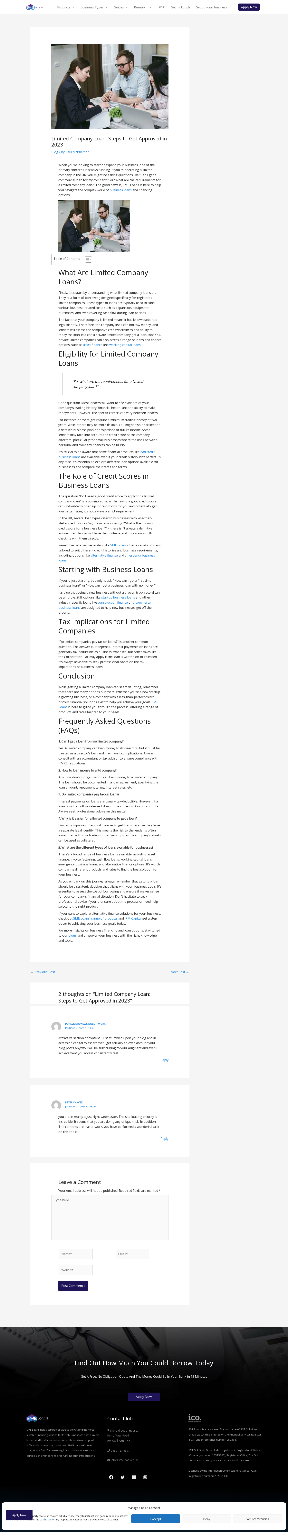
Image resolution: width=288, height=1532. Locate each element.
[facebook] (111, 1477)
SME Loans (118, 545)
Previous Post (43, 972)
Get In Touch (180, 7)
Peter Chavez (73, 1102)
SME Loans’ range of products (95, 918)
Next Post (180, 972)
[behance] (134, 1477)
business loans (121, 190)
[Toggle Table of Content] (86, 259)
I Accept (155, 1519)
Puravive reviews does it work (85, 1023)
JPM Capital (133, 918)
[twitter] (123, 1477)
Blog (161, 7)
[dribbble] (145, 1477)
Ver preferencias (257, 1519)
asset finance (92, 345)
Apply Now (19, 1515)
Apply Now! (144, 1397)
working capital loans (125, 345)
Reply (164, 1060)
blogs (72, 935)
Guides (119, 7)
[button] (249, 7)
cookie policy (47, 1519)
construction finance (113, 602)
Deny (206, 1519)
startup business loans (118, 597)
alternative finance (104, 555)
